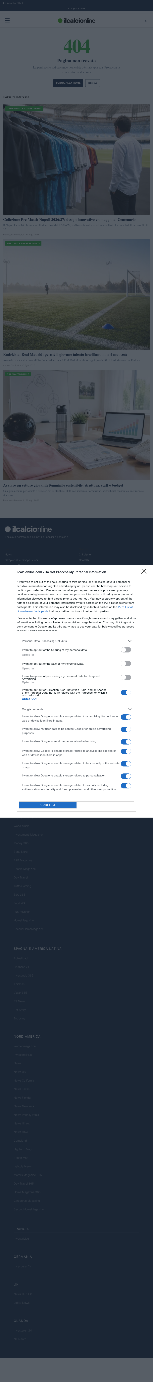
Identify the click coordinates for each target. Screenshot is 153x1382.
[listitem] (76, 641)
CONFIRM (47, 804)
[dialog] (76, 691)
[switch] (126, 649)
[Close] (145, 572)
